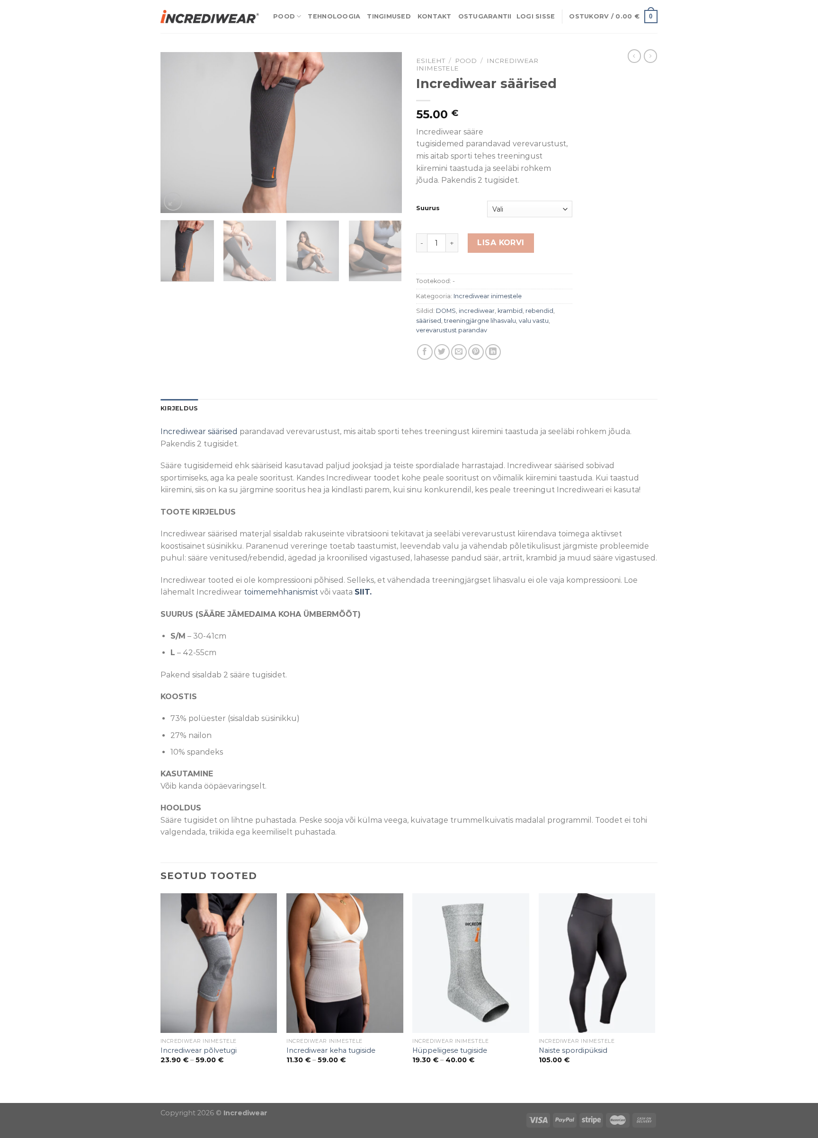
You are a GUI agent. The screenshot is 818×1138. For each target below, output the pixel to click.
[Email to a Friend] (459, 352)
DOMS (446, 310)
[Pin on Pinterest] (476, 352)
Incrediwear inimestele (487, 296)
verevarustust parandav (451, 330)
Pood (284, 16)
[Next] (385, 132)
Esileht (430, 60)
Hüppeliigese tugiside (449, 1050)
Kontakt (435, 16)
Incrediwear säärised (200, 431)
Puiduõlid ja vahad (35, 1097)
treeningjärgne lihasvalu (480, 320)
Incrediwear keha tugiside (330, 1050)
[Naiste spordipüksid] (597, 963)
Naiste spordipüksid (573, 1050)
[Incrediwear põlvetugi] (218, 963)
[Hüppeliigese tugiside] (470, 963)
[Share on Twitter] (442, 352)
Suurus (428, 208)
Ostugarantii (485, 16)
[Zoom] (173, 201)
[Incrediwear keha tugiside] (344, 963)
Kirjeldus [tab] (179, 408)
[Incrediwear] (209, 16)
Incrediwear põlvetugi (198, 1050)
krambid (510, 310)
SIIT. (363, 591)
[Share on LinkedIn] (493, 352)
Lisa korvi (501, 242)
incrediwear (477, 310)
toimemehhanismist (281, 591)
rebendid (539, 310)
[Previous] (177, 132)
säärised (428, 320)
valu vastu (534, 320)
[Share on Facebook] (425, 352)
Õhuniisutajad (98, 1097)
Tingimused (389, 16)
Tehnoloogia (334, 16)
